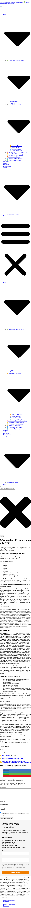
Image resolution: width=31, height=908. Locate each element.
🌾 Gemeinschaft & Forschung (15, 155)
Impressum (6, 901)
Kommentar (3, 787)
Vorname (4, 857)
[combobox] (7, 489)
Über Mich (6, 164)
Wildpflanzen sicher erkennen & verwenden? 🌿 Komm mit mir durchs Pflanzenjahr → (14, 2)
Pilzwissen (12, 103)
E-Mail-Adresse (4, 804)
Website (2, 809)
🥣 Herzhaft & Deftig (15, 149)
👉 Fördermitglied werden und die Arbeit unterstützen (15, 762)
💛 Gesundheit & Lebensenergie (15, 154)
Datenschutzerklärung (12, 865)
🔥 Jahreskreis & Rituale (13, 157)
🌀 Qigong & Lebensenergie (14, 158)
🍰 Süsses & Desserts (15, 147)
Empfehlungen (7, 166)
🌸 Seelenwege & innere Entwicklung (17, 152)
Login (4, 215)
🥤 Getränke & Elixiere (16, 150)
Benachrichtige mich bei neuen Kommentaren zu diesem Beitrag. (14, 814)
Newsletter (6, 161)
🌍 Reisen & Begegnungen (14, 160)
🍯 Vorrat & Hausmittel (16, 146)
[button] (15, 249)
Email (3, 850)
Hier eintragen (15, 872)
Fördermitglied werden (13, 214)
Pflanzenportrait (14, 101)
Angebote (5, 163)
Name (2, 801)
